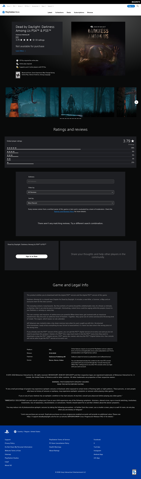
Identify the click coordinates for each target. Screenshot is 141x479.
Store (8, 6)
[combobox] (70, 181)
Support (50, 6)
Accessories (35, 6)
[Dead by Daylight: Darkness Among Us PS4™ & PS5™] (32, 102)
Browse (90, 12)
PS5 (14, 6)
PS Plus (27, 6)
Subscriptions (79, 12)
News (43, 6)
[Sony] (136, 3)
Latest (50, 12)
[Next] (136, 102)
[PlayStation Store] (11, 12)
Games (20, 6)
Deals (69, 12)
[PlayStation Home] (4, 6)
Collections (59, 12)
